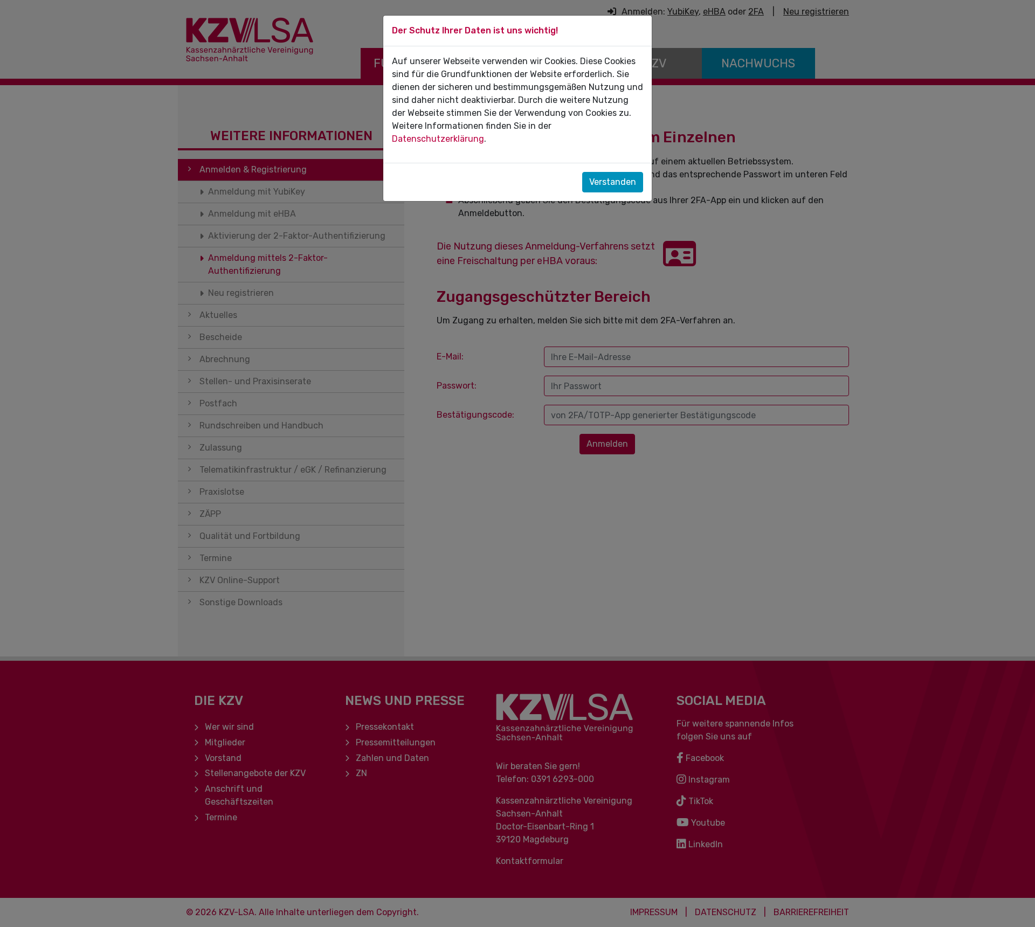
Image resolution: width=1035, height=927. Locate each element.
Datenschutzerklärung (438, 139)
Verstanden (612, 182)
